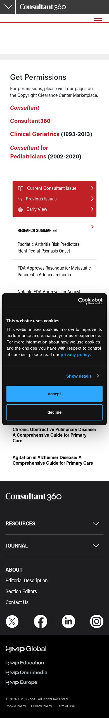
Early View (37, 209)
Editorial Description (27, 580)
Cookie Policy (16, 706)
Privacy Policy (41, 706)
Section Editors (21, 591)
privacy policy (75, 354)
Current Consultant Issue (51, 188)
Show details (79, 376)
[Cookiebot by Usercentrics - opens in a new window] (78, 301)
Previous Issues (41, 199)
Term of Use (66, 706)
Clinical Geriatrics (35, 134)
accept (54, 393)
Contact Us (17, 602)
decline (54, 412)
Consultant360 (30, 121)
